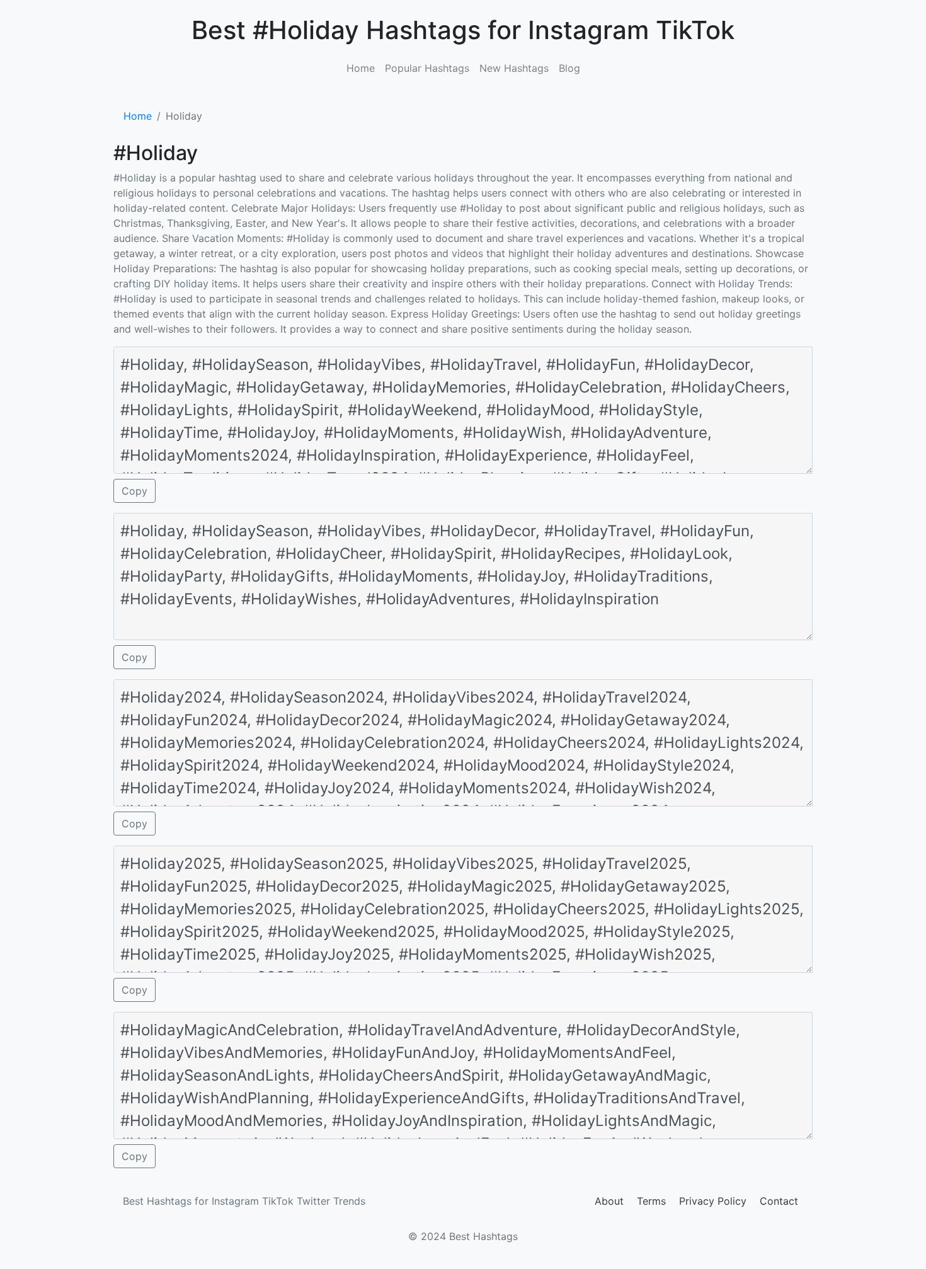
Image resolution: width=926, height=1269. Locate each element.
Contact (779, 1201)
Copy (134, 491)
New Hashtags (514, 68)
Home (360, 68)
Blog (569, 68)
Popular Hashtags (427, 68)
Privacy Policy (712, 1201)
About (609, 1201)
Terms (651, 1201)
